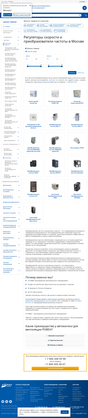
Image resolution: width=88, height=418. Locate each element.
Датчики (6, 40)
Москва (10, 1)
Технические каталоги (79, 396)
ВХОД (84, 1)
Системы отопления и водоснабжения (9, 251)
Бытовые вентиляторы (8, 149)
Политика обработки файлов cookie (11, 408)
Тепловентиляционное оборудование (10, 257)
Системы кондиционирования (9, 244)
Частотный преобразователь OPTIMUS (10, 116)
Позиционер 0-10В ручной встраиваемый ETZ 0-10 (12, 49)
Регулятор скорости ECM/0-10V (11, 97)
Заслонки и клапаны (9, 213)
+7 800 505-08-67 (59, 407)
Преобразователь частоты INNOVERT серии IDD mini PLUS (11, 59)
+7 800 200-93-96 (41, 407)
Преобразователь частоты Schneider (10, 83)
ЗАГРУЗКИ (76, 384)
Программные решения (50, 387)
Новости (60, 390)
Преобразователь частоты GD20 (10, 54)
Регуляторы (7, 158)
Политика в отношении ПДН (9, 406)
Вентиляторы (7, 185)
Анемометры (8, 37)
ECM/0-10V (29, 301)
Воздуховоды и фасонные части (8, 196)
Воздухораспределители (10, 202)
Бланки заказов (77, 391)
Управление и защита (8, 136)
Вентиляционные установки (8, 190)
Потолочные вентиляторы (8, 154)
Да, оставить (8, 14)
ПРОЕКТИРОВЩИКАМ (50, 384)
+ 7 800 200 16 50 (71, 82)
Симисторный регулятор (9, 104)
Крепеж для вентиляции (6, 232)
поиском (52, 80)
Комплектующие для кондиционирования (9, 226)
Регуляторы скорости (7, 44)
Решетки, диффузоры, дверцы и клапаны (10, 176)
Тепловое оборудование (7, 263)
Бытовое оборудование (10, 144)
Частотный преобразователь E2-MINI (11, 110)
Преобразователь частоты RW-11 (10, 75)
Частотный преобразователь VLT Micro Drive (11, 122)
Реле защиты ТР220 (11, 101)
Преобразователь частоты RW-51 (10, 79)
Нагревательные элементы (10, 181)
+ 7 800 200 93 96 (55, 358)
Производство (62, 387)
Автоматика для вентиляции (8, 31)
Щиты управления (9, 140)
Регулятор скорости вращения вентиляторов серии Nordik (11, 163)
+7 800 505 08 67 (55, 364)
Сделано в (72, 413)
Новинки (7, 26)
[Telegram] (2, 401)
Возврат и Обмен (77, 394)
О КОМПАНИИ (62, 384)
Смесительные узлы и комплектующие (10, 132)
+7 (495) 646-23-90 (77, 407)
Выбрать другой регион (22, 15)
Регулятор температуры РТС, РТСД (10, 169)
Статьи (46, 396)
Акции (60, 394)
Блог (59, 392)
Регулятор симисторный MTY (10, 92)
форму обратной (43, 82)
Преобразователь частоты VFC (10, 88)
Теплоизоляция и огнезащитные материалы (8, 270)
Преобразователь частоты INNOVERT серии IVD (10, 65)
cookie (37, 410)
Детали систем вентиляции (7, 207)
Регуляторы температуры (8, 127)
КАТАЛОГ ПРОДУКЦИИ (22, 384)
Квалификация (48, 393)
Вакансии (60, 400)
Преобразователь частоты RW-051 (10, 70)
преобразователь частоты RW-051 (45, 301)
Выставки (61, 402)
